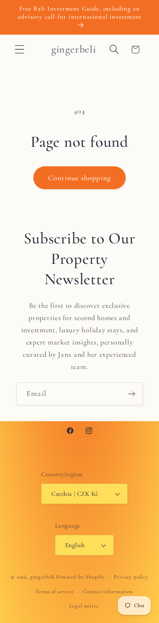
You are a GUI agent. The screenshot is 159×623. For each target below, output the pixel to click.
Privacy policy (131, 577)
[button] (20, 49)
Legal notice (83, 606)
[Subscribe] (131, 393)
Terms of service (54, 591)
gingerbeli (42, 577)
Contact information (108, 591)
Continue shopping (79, 177)
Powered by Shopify (80, 577)
